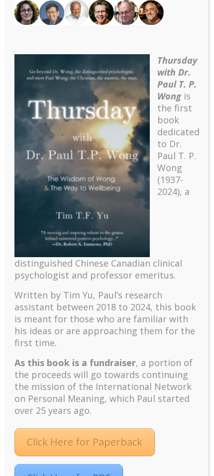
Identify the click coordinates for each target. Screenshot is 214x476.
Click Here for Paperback (84, 442)
